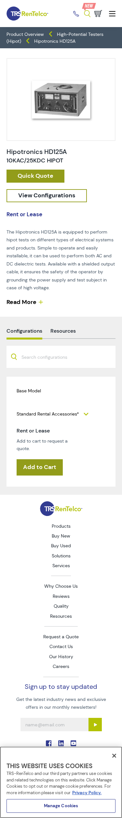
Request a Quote (61, 637)
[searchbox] (48, 357)
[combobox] (61, 357)
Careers (61, 666)
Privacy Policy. (87, 792)
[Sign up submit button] (95, 724)
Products (61, 526)
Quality (61, 606)
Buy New (61, 536)
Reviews (61, 596)
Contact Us (61, 646)
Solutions (61, 556)
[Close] (114, 756)
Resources (61, 616)
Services (61, 565)
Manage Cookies (61, 806)
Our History (61, 656)
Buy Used (61, 546)
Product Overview (25, 34)
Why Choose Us (61, 586)
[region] (61, 782)
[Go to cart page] (98, 13)
